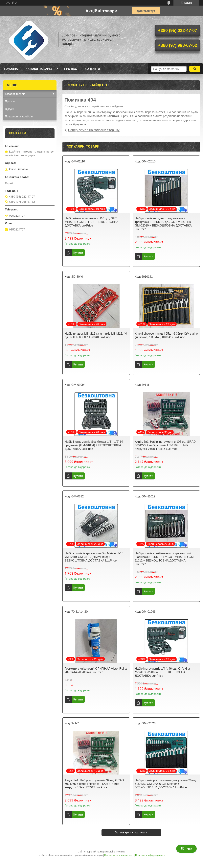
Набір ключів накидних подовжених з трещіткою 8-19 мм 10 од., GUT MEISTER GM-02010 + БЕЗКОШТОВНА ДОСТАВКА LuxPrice (163, 224)
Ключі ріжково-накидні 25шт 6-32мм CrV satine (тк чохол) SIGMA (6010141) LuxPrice (166, 335)
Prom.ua (120, 851)
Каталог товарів (39, 68)
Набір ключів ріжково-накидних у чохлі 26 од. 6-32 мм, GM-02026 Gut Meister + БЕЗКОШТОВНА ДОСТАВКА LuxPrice (165, 783)
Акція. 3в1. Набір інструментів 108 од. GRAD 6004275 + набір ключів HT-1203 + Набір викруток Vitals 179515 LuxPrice (165, 445)
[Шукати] (194, 69)
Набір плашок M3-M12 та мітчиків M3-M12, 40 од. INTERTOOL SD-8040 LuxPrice (96, 335)
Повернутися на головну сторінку (94, 130)
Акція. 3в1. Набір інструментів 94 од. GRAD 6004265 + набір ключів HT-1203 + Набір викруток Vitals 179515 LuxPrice (94, 783)
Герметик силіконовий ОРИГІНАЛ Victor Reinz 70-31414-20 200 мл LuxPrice (96, 670)
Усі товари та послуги (130, 832)
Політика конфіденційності (150, 855)
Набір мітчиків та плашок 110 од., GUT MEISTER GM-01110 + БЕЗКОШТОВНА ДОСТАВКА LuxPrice (91, 222)
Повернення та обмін (19, 116)
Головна (11, 68)
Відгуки (9, 108)
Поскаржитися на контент (118, 855)
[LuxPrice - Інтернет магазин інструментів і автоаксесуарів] (29, 39)
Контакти (92, 68)
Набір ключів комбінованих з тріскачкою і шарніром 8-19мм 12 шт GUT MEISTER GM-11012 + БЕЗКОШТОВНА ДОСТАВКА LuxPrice (165, 559)
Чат (189, 848)
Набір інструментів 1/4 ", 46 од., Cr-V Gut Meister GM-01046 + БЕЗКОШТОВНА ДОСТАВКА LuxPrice (162, 672)
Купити (78, 252)
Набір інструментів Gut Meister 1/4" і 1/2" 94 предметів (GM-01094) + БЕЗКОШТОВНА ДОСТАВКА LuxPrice (94, 445)
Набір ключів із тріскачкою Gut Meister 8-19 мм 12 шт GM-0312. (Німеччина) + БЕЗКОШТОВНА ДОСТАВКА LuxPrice (94, 557)
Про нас (70, 68)
